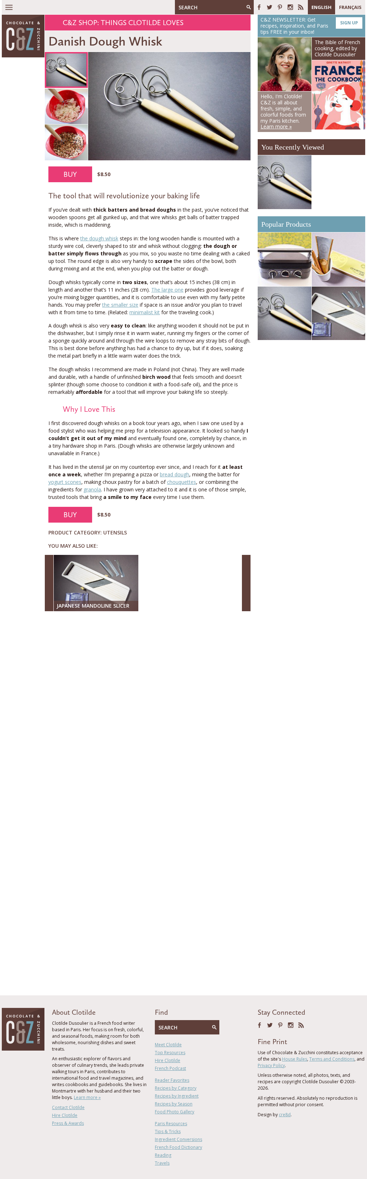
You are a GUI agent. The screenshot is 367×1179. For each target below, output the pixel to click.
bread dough (174, 474)
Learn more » (87, 1097)
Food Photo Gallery (174, 1112)
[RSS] (301, 7)
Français (350, 7)
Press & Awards (68, 1123)
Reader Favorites (172, 1080)
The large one (167, 289)
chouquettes (181, 481)
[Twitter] (269, 7)
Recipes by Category (175, 1088)
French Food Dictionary (178, 1147)
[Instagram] (290, 7)
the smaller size (120, 304)
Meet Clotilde (168, 1045)
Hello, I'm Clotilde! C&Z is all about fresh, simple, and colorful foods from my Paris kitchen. (283, 111)
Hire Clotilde (64, 1115)
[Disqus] (149, 709)
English (321, 7)
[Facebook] (259, 7)
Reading (163, 1155)
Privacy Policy (271, 1065)
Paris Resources (171, 1124)
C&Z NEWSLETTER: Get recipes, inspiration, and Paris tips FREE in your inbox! (309, 25)
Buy (70, 174)
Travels (162, 1163)
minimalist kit (144, 312)
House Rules (294, 1059)
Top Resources (170, 1053)
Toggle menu (9, 7)
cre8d (285, 1115)
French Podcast (170, 1068)
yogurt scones (64, 481)
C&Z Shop (80, 22)
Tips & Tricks (168, 1131)
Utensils (115, 532)
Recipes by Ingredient (177, 1096)
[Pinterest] (280, 7)
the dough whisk (99, 238)
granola (92, 489)
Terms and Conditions (331, 1059)
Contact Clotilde (68, 1107)
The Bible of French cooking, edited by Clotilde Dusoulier (337, 48)
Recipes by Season (173, 1104)
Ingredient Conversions (178, 1139)
